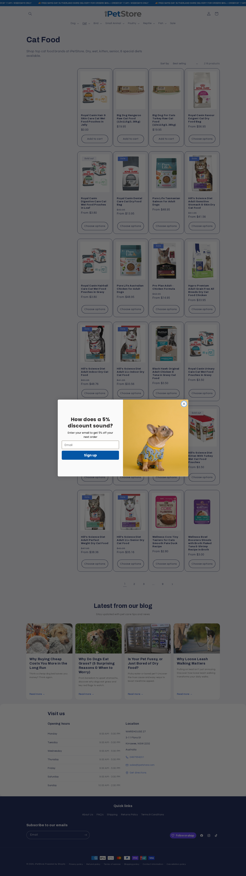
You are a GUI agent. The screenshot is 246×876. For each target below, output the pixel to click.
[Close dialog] (184, 404)
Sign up (90, 455)
